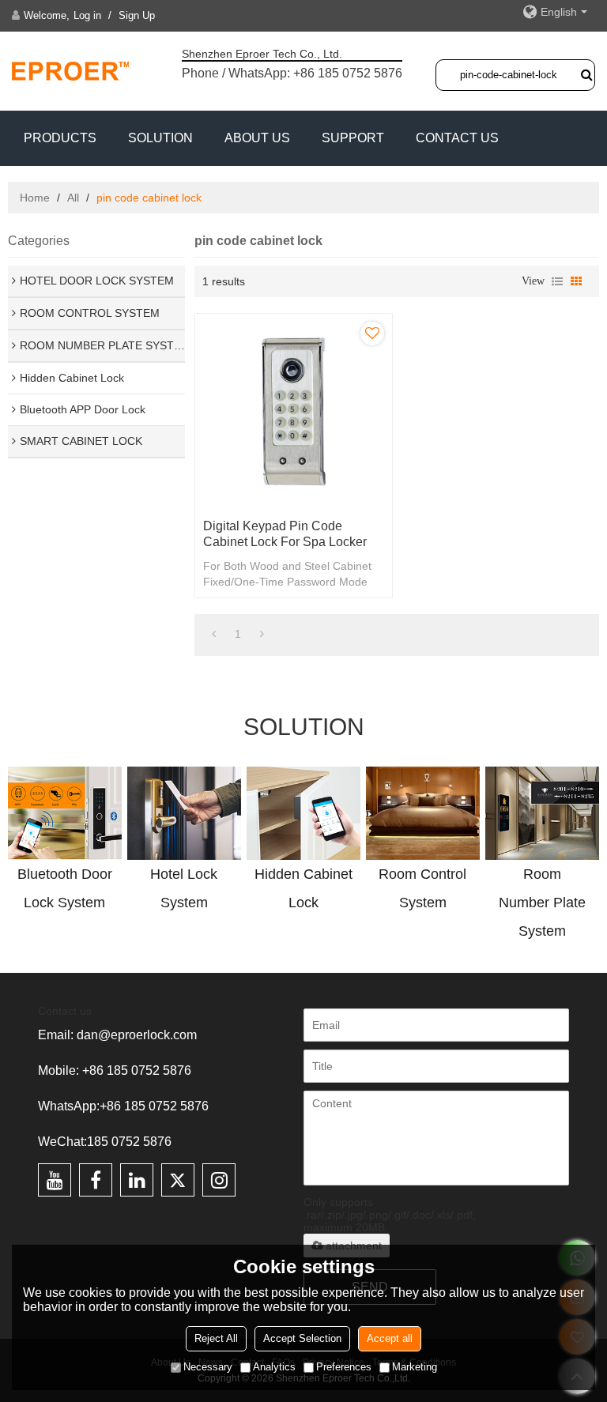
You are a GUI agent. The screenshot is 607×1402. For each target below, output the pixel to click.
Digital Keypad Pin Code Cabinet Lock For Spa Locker (285, 533)
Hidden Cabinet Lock (303, 888)
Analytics (274, 1367)
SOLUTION (160, 138)
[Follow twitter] (177, 1180)
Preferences (343, 1367)
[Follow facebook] (95, 1180)
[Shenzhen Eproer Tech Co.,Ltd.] (71, 71)
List (557, 281)
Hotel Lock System (183, 888)
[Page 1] (214, 634)
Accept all (390, 1338)
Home (35, 197)
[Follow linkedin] (136, 1180)
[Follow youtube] (54, 1180)
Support (353, 138)
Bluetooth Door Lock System (64, 888)
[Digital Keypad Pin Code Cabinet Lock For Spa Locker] (293, 412)
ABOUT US (257, 138)
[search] (586, 74)
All (73, 197)
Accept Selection (302, 1338)
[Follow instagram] (219, 1180)
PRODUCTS (60, 138)
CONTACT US (457, 138)
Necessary (207, 1367)
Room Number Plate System (542, 902)
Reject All (216, 1338)
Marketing (414, 1367)
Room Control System (422, 888)
